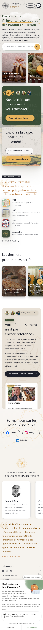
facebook (13, 433)
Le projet (5, 579)
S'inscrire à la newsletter (18, 118)
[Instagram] (7, 571)
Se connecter (38, 5)
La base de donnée (9, 576)
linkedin (23, 440)
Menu (30, 6)
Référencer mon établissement (20, 374)
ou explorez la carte (20, 159)
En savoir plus (9, 241)
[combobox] (21, 47)
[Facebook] (3, 571)
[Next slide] (40, 68)
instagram (33, 433)
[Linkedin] (11, 571)
